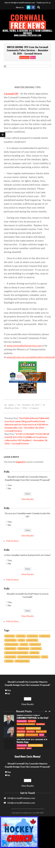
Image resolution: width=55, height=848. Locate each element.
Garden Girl (34, 652)
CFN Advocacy (35, 644)
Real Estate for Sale (22, 661)
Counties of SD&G (33, 716)
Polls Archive (12, 541)
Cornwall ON (11, 93)
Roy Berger (21, 635)
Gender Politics (32, 640)
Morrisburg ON (32, 722)
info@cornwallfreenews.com (21, 802)
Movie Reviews (23, 648)
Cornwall (20, 716)
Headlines (24, 57)
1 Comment (34, 407)
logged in (20, 461)
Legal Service (45, 635)
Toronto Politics (10, 640)
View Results (27, 499)
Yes (10, 485)
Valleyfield (9, 661)
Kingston (20, 722)
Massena (24, 644)
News (33, 57)
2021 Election (36, 648)
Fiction (45, 656)
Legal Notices (33, 635)
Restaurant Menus (11, 644)
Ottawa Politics (10, 648)
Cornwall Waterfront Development (29, 656)
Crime (46, 747)
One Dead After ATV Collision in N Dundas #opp (32, 729)
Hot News (30, 719)
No (9, 488)
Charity (21, 640)
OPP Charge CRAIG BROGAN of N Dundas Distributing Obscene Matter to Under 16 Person (31, 740)
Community (21, 733)
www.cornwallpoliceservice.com (24, 345)
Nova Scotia (9, 635)
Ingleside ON (41, 719)
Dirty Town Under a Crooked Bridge (16, 652)
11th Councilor (10, 656)
